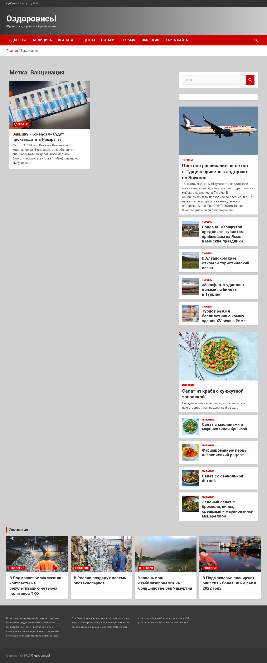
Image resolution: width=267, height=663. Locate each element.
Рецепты (87, 40)
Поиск (250, 80)
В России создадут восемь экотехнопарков (100, 580)
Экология (150, 40)
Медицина (42, 40)
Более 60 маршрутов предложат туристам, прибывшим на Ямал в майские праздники (223, 234)
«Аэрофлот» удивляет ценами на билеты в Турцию (223, 289)
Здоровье (18, 40)
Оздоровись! (31, 19)
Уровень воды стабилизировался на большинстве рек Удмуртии (165, 582)
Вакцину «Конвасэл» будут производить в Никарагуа (38, 137)
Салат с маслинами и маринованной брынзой (224, 427)
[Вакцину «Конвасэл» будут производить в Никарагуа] (49, 104)
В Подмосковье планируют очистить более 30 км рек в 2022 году (229, 582)
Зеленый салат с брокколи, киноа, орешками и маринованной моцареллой (227, 509)
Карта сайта (176, 40)
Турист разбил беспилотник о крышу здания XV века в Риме (224, 316)
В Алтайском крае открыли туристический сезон (225, 263)
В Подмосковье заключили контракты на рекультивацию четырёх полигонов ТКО (35, 585)
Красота (65, 40)
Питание (108, 40)
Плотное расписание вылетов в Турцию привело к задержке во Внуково (215, 171)
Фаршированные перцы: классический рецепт (225, 452)
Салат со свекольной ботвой (222, 478)
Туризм (129, 40)
